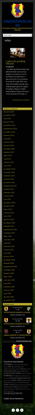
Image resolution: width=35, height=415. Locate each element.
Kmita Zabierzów (22, 371)
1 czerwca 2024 (17, 330)
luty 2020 (7, 216)
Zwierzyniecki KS (17, 23)
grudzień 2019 (9, 223)
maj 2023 (7, 159)
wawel (25, 387)
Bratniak (6, 367)
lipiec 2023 (8, 156)
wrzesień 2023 (9, 149)
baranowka (17, 364)
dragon (18, 369)
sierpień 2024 (9, 135)
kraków (8, 375)
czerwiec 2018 (9, 280)
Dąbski (22, 369)
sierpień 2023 (9, 152)
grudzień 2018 (9, 260)
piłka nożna (16, 380)
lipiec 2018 (8, 277)
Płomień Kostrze (23, 382)
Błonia (10, 367)
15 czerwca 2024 (17, 307)
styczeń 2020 (9, 219)
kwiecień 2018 (9, 287)
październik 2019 (10, 230)
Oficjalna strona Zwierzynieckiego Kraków (17, 29)
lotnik (27, 376)
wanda (21, 387)
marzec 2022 (9, 179)
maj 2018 (7, 283)
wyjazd (9, 391)
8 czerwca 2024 (17, 319)
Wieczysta (6, 389)
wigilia (17, 389)
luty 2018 (7, 293)
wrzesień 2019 (9, 233)
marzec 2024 (9, 142)
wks (29, 389)
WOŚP (5, 391)
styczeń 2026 (9, 112)
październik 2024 (10, 129)
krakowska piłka (12, 373)
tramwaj (28, 384)
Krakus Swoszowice (26, 373)
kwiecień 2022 (9, 176)
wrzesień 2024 (9, 132)
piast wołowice (7, 380)
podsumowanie (26, 380)
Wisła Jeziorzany (23, 389)
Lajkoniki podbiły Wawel (16, 62)
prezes (12, 382)
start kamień (18, 384)
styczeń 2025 (9, 122)
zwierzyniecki (13, 393)
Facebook (13, 410)
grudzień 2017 (9, 300)
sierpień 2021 (9, 189)
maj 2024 (7, 139)
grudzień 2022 (9, 169)
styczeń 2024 (9, 145)
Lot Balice (23, 376)
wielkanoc (11, 389)
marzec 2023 (9, 162)
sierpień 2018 (9, 273)
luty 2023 (7, 166)
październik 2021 (10, 186)
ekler (26, 369)
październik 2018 (10, 267)
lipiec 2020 (8, 209)
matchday (6, 378)
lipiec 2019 (8, 236)
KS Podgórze (16, 376)
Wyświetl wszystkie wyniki (23, 341)
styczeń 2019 (9, 256)
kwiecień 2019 (9, 246)
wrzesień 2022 (9, 172)
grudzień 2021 (9, 182)
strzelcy (24, 384)
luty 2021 (7, 199)
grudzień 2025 (9, 115)
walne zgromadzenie (11, 387)
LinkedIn (17, 410)
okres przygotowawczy (20, 378)
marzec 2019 (9, 250)
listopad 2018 (9, 263)
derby (14, 369)
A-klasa (8, 364)
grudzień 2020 (9, 203)
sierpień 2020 (9, 206)
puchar (16, 382)
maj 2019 (7, 243)
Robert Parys (9, 385)
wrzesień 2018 (9, 270)
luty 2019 (7, 253)
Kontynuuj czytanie (21, 100)
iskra (29, 369)
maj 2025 (7, 118)
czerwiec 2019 (9, 240)
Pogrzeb (7, 382)
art (13, 364)
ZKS (12, 391)
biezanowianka (24, 364)
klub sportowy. (10, 371)
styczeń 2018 (9, 297)
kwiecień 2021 (9, 193)
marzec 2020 (9, 213)
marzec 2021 (9, 196)
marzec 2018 (9, 290)
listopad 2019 (9, 226)
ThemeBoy (28, 407)
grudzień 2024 (9, 125)
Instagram (22, 410)
